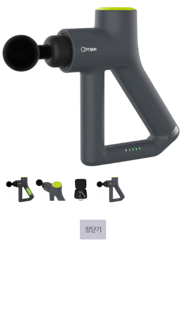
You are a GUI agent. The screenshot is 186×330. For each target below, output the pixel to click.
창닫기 (93, 229)
